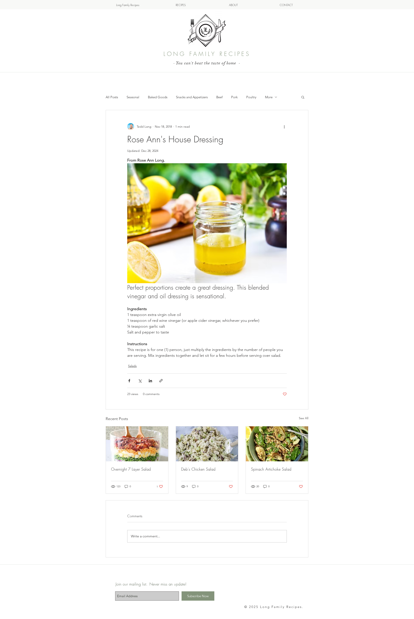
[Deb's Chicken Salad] (207, 443)
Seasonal (133, 97)
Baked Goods (157, 97)
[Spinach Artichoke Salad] (277, 443)
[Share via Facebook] (129, 381)
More (269, 97)
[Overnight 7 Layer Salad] (137, 443)
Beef (219, 97)
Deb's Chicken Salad (198, 469)
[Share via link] (161, 381)
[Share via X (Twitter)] (140, 381)
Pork (234, 97)
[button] (303, 97)
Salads (132, 366)
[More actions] (284, 126)
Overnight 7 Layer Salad (131, 469)
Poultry (251, 97)
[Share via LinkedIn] (150, 381)
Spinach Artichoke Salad (271, 469)
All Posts (112, 97)
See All (303, 418)
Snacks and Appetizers (192, 97)
